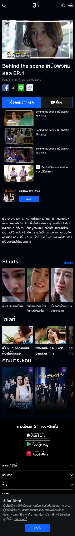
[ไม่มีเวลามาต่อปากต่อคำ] (17, 390)
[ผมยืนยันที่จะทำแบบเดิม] (50, 390)
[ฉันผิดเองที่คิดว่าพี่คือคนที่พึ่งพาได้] (38, 285)
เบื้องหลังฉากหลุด (21, 102)
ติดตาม (29, 199)
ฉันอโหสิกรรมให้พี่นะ (13, 306)
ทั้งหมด (68, 262)
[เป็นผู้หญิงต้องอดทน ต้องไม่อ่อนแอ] (17, 335)
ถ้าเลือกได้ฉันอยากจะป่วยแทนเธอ (62, 308)
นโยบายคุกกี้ (20, 519)
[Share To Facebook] (5, 87)
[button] (20, 39)
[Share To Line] (21, 87)
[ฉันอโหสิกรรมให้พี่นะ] (13, 285)
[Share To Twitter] (13, 87)
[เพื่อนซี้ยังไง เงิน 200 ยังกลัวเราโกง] (50, 335)
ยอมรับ (37, 528)
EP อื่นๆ (56, 102)
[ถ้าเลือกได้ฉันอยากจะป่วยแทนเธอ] (62, 285)
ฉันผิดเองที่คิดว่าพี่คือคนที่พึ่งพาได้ (36, 308)
